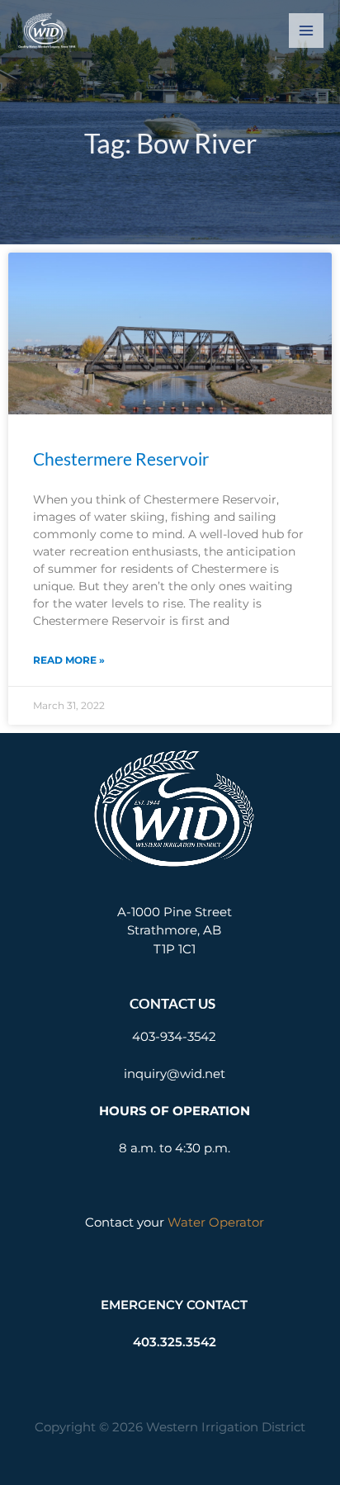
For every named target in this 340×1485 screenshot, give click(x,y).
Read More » (69, 660)
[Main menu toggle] (306, 31)
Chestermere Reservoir (121, 458)
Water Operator (216, 1222)
